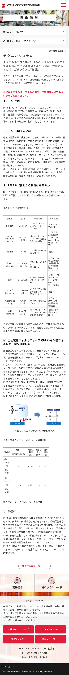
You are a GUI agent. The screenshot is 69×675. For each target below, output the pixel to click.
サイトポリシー (9, 667)
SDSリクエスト (18, 639)
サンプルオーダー (51, 629)
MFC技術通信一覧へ (32, 566)
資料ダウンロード (52, 587)
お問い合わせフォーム (18, 629)
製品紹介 (17, 587)
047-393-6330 (37, 652)
